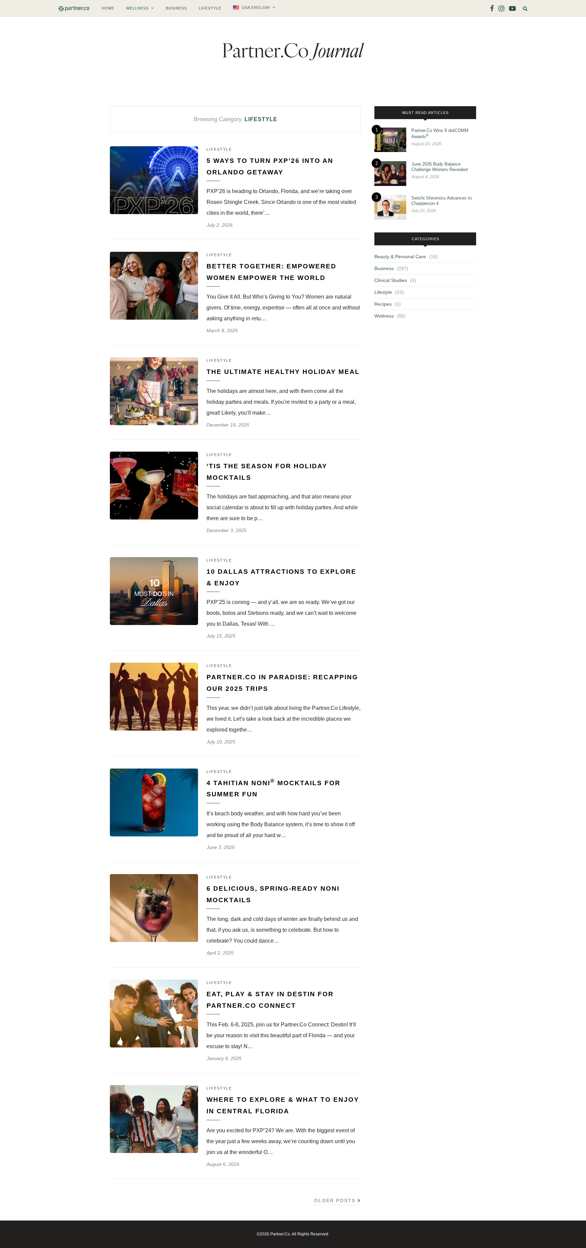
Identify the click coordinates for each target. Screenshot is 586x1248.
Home (108, 8)
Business (176, 8)
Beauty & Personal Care (400, 256)
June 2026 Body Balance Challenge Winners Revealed (439, 167)
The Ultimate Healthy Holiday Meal (283, 371)
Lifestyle (210, 8)
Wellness (137, 8)
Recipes (383, 304)
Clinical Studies (390, 280)
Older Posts (335, 1200)
